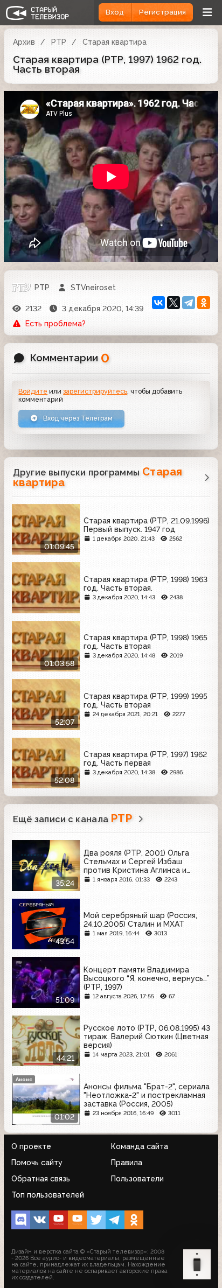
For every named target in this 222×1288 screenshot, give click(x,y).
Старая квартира (114, 42)
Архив (24, 42)
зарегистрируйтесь (95, 391)
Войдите (32, 391)
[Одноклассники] (203, 302)
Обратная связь (40, 1178)
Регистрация (162, 12)
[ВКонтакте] (158, 302)
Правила (126, 1162)
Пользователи (137, 1178)
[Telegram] (188, 302)
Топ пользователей (47, 1195)
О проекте (31, 1146)
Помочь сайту (37, 1162)
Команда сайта (139, 1146)
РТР (58, 42)
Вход (115, 12)
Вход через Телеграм (77, 418)
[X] (173, 302)
